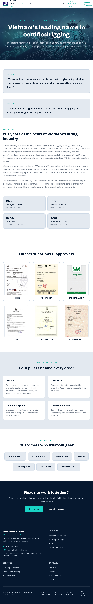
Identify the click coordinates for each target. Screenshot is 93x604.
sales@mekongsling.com (18, 550)
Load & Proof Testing (11, 572)
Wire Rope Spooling (11, 568)
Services (43, 4)
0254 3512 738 (12, 547)
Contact (63, 4)
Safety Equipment (56, 547)
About (24, 4)
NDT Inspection (9, 575)
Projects (53, 4)
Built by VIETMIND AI (45, 593)
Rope (51, 543)
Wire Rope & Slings (56, 539)
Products (33, 4)
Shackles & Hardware (57, 536)
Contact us (34, 509)
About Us (52, 568)
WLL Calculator (55, 575)
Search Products (56, 509)
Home (16, 4)
